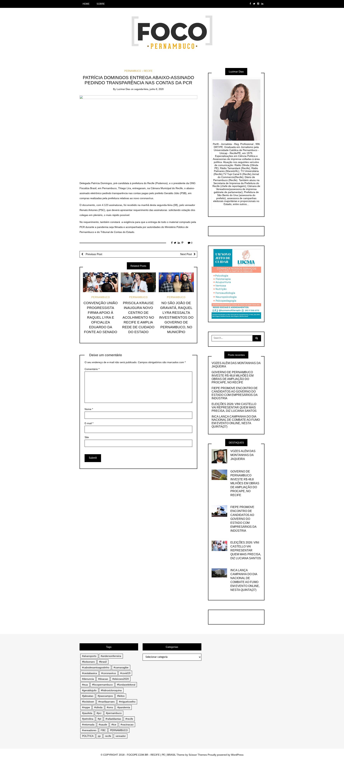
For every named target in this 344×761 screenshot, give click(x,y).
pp (99, 736)
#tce (113, 724)
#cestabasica (89, 673)
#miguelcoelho (127, 701)
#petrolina (87, 718)
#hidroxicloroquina (111, 690)
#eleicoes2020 (120, 678)
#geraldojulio (89, 690)
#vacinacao (127, 724)
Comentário (92, 369)
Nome (89, 409)
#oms (110, 707)
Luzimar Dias (123, 89)
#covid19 (125, 673)
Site (87, 437)
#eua (85, 684)
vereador (121, 736)
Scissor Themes (198, 754)
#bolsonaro (88, 661)
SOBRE (101, 4)
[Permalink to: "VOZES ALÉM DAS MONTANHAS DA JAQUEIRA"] (219, 456)
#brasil (103, 661)
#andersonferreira (111, 656)
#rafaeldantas (113, 718)
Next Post (186, 254)
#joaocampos (105, 695)
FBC (103, 730)
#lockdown (88, 701)
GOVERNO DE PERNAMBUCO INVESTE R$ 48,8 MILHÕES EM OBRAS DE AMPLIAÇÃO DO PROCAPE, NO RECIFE (233, 377)
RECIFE (148, 71)
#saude (103, 724)
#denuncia (88, 678)
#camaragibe (121, 667)
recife (108, 736)
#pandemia (123, 707)
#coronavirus (108, 673)
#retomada (88, 724)
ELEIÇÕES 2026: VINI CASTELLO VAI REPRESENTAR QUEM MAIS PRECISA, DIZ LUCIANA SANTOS (234, 407)
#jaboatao (87, 695)
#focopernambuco (102, 684)
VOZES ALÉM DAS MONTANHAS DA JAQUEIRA (236, 365)
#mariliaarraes (106, 701)
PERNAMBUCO (132, 71)
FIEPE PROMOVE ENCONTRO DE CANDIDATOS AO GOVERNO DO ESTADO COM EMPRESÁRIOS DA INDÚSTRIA (235, 393)
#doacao (103, 678)
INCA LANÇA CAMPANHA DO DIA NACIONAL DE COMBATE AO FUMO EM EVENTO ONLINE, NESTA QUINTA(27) (236, 421)
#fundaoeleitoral (126, 684)
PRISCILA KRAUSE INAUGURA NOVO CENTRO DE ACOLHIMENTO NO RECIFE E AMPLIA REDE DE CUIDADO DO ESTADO (138, 317)
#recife (129, 718)
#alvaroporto (89, 656)
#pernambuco (114, 713)
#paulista (87, 713)
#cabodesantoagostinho (95, 667)
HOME (86, 4)
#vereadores (89, 730)
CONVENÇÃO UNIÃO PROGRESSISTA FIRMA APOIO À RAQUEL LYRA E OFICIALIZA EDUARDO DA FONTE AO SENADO (100, 317)
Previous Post (93, 254)
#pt (99, 718)
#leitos (121, 695)
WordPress (237, 754)
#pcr (99, 713)
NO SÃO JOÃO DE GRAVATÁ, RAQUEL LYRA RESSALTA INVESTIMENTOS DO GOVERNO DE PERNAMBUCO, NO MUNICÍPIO (176, 317)
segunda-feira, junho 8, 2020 (149, 89)
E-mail (89, 423)
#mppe (86, 707)
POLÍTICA (88, 736)
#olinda (98, 707)
